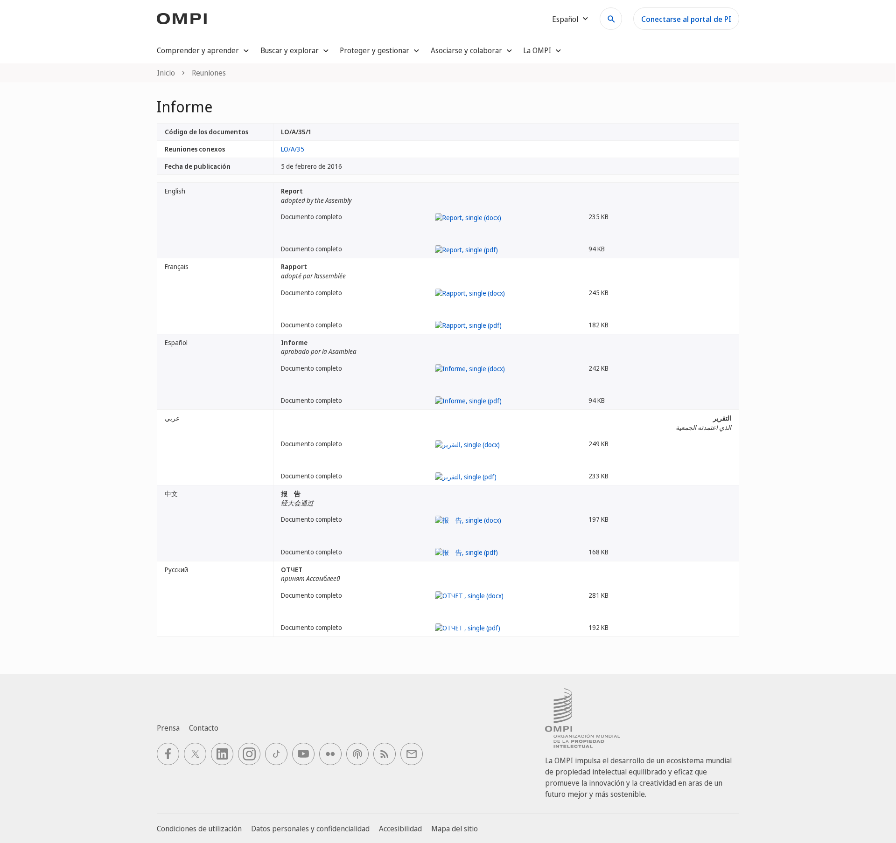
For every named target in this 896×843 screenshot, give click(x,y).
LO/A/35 (292, 149)
